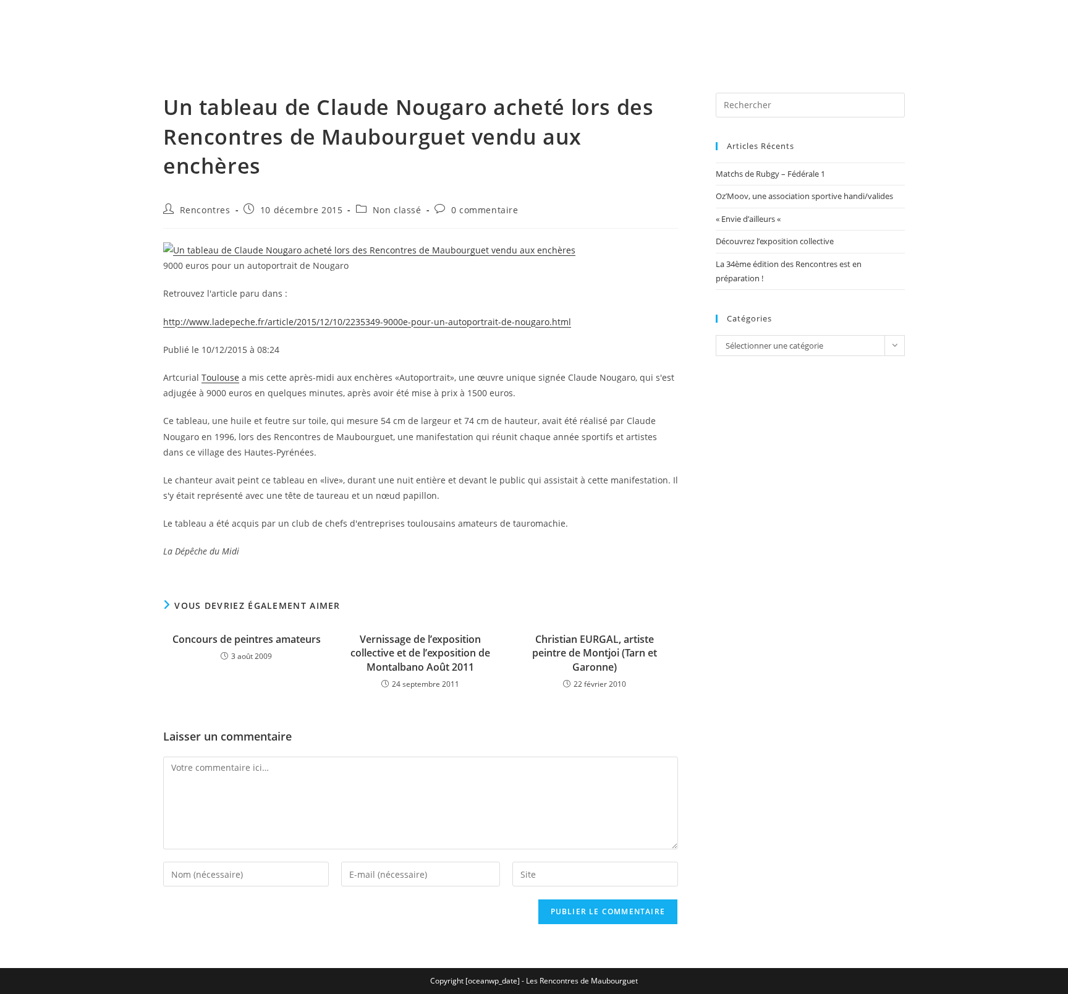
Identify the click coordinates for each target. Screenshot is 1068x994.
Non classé (397, 210)
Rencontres (205, 210)
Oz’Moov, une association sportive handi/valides (804, 196)
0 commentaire (485, 210)
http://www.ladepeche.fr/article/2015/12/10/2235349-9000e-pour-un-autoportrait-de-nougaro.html (367, 322)
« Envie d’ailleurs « (749, 218)
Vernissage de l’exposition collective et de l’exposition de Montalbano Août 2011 (420, 653)
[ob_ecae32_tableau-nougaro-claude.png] (369, 249)
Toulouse (220, 377)
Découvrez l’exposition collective (775, 241)
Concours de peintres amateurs (246, 639)
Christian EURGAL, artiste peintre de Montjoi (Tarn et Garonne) (594, 653)
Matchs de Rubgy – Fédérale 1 (770, 173)
